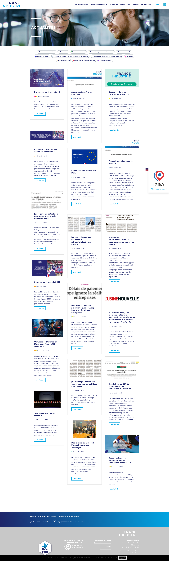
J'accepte (122, 558)
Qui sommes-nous (81, 4)
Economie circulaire (79, 52)
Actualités (113, 4)
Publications (125, 4)
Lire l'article (40, 114)
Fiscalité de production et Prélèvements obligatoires (71, 56)
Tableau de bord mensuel (102, 543)
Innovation (129, 56)
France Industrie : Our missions (164, 4)
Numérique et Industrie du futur (84, 60)
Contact (157, 4)
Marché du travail (64, 60)
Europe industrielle (124, 52)
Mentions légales (134, 552)
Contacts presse (105, 549)
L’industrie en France (98, 4)
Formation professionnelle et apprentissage (107, 56)
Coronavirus (64, 52)
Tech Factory (146, 4)
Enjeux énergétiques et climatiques (102, 52)
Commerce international (47, 52)
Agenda (136, 4)
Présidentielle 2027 (106, 60)
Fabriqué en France (42, 56)
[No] (167, 558)
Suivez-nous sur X (41, 522)
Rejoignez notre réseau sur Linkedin (71, 522)
